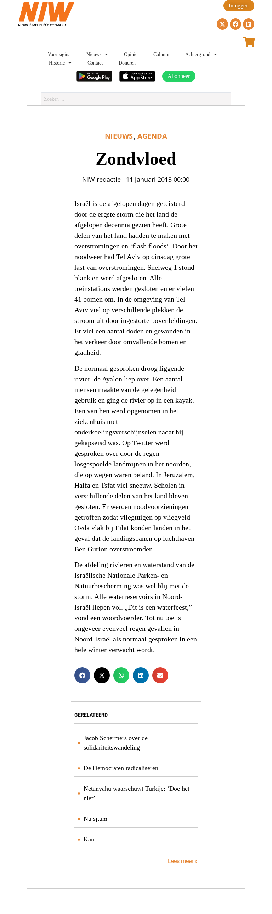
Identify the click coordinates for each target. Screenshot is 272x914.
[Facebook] (235, 24)
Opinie (130, 54)
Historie (57, 63)
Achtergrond (197, 54)
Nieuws (93, 54)
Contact (95, 63)
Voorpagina (59, 54)
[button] (82, 675)
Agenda (152, 136)
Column (161, 54)
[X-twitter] (222, 24)
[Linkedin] (248, 24)
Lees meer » (182, 861)
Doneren (127, 63)
